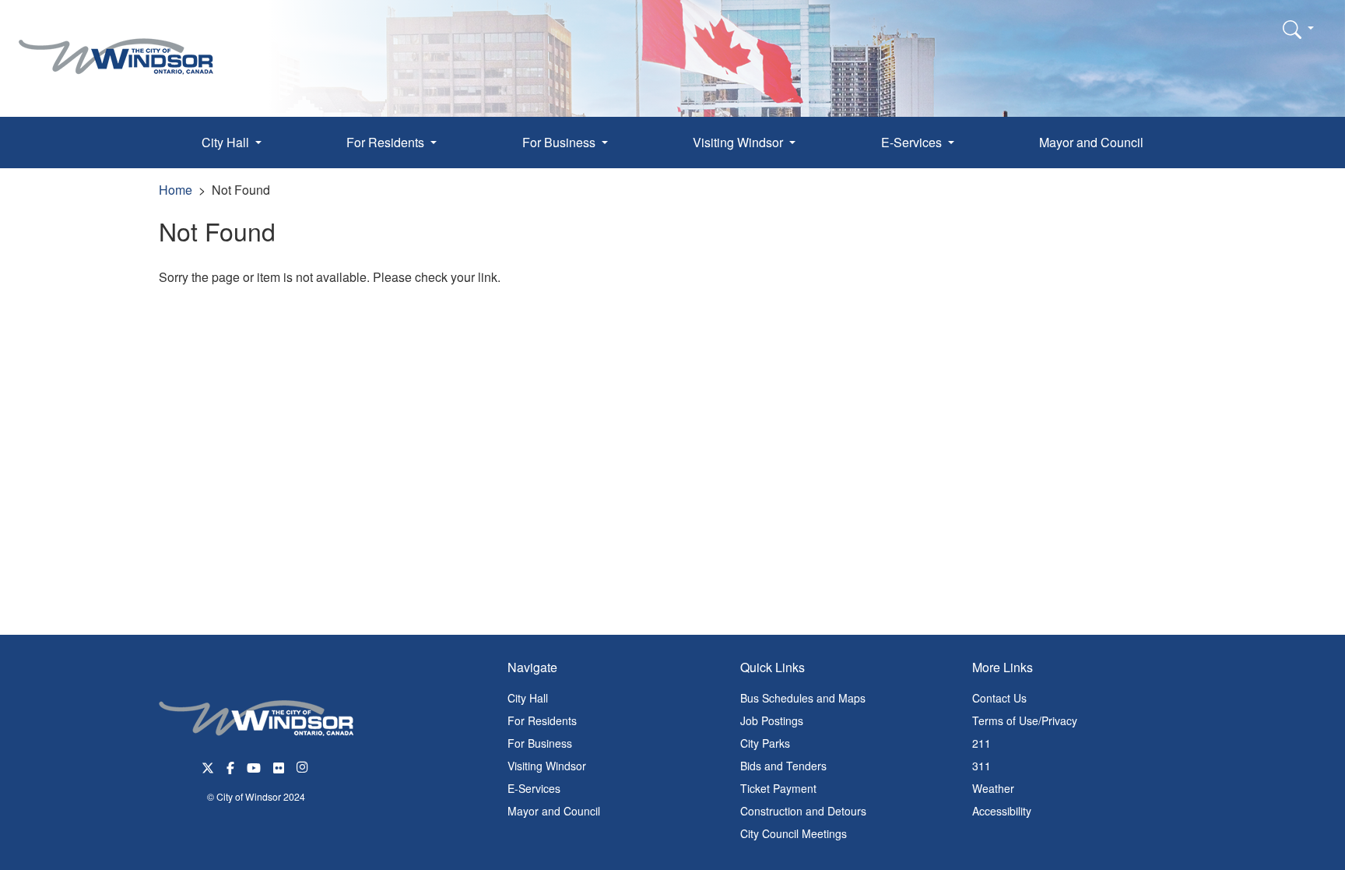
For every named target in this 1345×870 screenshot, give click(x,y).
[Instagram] (304, 766)
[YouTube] (254, 766)
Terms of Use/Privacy (1024, 720)
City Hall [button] (227, 142)
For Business (539, 743)
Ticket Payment (778, 788)
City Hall (527, 698)
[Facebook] (230, 766)
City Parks (765, 743)
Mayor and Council (1091, 142)
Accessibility (1001, 811)
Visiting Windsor (546, 765)
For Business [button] (560, 142)
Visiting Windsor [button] (739, 142)
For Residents (542, 720)
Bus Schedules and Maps (803, 698)
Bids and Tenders (783, 765)
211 (981, 743)
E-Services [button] (913, 142)
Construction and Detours (803, 811)
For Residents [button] (386, 142)
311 (981, 765)
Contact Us (999, 698)
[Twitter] (208, 766)
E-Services (533, 788)
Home (175, 190)
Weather (993, 788)
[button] (1298, 29)
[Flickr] (278, 766)
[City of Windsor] (116, 45)
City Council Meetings (793, 833)
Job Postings (771, 720)
